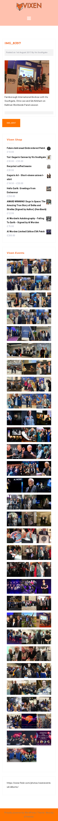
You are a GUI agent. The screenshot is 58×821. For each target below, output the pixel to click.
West (48, 812)
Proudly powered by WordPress (20, 812)
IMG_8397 (11, 123)
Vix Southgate (41, 52)
